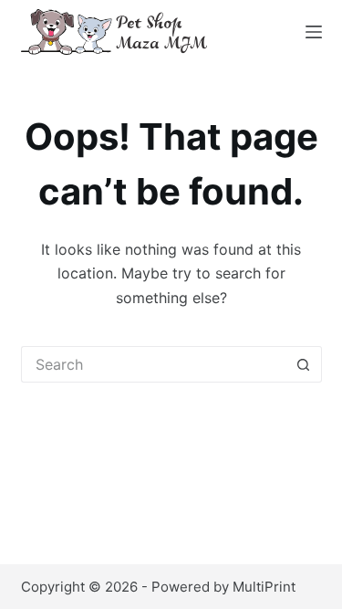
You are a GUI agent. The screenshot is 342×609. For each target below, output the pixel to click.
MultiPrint (264, 586)
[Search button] (303, 364)
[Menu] (314, 32)
